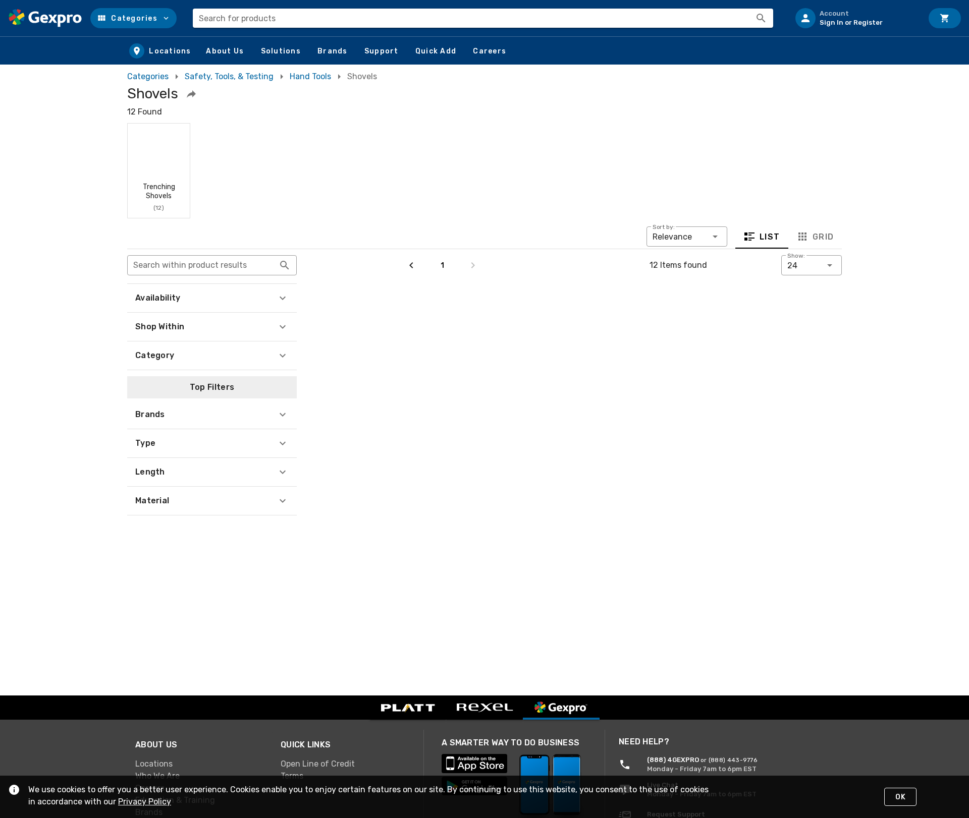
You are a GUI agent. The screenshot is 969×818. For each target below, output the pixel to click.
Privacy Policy (144, 801)
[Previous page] (411, 265)
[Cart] (945, 18)
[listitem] (855, 18)
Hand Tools (310, 76)
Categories (148, 76)
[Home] (45, 18)
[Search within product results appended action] (285, 265)
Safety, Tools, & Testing (229, 76)
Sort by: (664, 226)
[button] (133, 18)
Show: (796, 255)
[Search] (761, 18)
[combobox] (483, 18)
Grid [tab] (823, 237)
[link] (200, 764)
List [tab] (770, 237)
